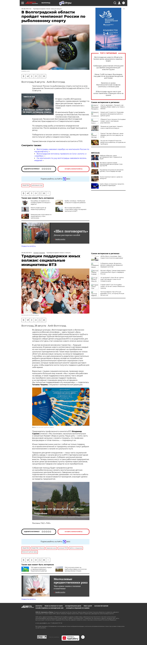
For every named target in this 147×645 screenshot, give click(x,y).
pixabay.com (25, 71)
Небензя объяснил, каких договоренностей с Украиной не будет (111, 157)
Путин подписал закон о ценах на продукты (111, 177)
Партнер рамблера (54, 637)
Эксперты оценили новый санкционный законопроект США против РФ (111, 164)
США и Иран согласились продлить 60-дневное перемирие (112, 184)
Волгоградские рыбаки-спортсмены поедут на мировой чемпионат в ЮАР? (75, 209)
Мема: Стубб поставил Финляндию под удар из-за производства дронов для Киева (108, 76)
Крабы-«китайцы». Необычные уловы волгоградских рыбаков (75, 201)
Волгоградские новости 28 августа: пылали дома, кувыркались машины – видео (108, 59)
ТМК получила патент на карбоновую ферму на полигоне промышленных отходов (76, 569)
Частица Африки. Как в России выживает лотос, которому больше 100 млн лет (112, 293)
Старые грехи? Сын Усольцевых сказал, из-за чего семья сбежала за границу (112, 286)
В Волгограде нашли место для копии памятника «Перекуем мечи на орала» (108, 93)
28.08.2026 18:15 (26, 252)
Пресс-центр (88, 606)
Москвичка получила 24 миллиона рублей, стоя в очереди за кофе (111, 170)
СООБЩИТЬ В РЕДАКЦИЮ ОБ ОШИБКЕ (77, 608)
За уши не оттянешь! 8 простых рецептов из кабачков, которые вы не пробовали (112, 142)
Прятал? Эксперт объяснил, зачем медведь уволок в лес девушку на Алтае (111, 135)
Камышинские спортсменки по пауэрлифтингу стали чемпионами (41, 216)
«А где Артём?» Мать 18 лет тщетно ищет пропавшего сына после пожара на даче (112, 279)
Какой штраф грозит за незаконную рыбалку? (38, 208)
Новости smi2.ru (28, 246)
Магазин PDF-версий (101, 606)
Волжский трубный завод (30, 315)
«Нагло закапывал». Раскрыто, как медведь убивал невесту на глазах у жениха (112, 106)
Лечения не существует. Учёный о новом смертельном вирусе (111, 127)
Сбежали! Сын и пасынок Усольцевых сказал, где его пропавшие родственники (113, 121)
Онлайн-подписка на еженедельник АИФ (49, 608)
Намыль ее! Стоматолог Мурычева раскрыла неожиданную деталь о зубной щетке (112, 113)
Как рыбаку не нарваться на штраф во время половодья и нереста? (40, 202)
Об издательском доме (73, 606)
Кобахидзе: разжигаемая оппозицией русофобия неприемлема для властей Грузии (108, 67)
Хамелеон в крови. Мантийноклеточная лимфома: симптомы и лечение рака (108, 85)
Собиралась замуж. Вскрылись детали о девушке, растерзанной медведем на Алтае (111, 265)
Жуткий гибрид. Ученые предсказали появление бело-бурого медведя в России (112, 272)
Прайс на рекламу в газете (54, 606)
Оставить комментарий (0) (73, 169)
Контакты (39, 606)
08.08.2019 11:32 (26, 9)
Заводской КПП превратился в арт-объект (59, 509)
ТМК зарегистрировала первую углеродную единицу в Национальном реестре (41, 569)
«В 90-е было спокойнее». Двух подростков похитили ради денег (111, 257)
